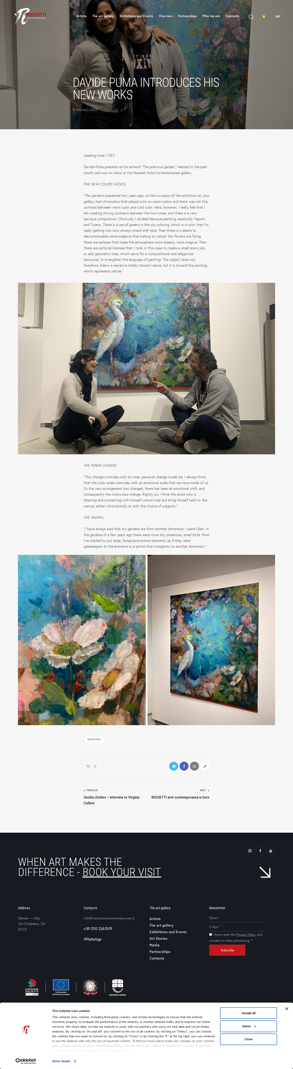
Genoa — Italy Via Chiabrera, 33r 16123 (32, 923)
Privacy (107, 1045)
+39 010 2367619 (98, 928)
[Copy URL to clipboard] (204, 766)
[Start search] (250, 17)
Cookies (89, 1045)
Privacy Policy (246, 934)
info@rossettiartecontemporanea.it (109, 918)
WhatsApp (92, 939)
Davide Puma (94, 739)
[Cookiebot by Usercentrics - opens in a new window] (25, 1061)
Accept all (249, 1013)
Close (249, 1039)
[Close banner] (286, 1008)
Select (246, 1026)
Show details (61, 1061)
